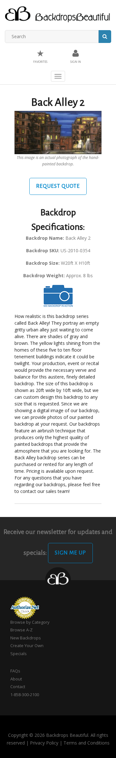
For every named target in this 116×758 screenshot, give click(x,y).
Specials (18, 653)
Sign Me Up (70, 553)
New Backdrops (25, 638)
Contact (17, 686)
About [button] (16, 679)
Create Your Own (27, 645)
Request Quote (58, 186)
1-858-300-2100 (24, 694)
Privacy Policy (44, 743)
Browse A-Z (21, 630)
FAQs (15, 671)
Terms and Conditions (86, 743)
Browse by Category (30, 622)
